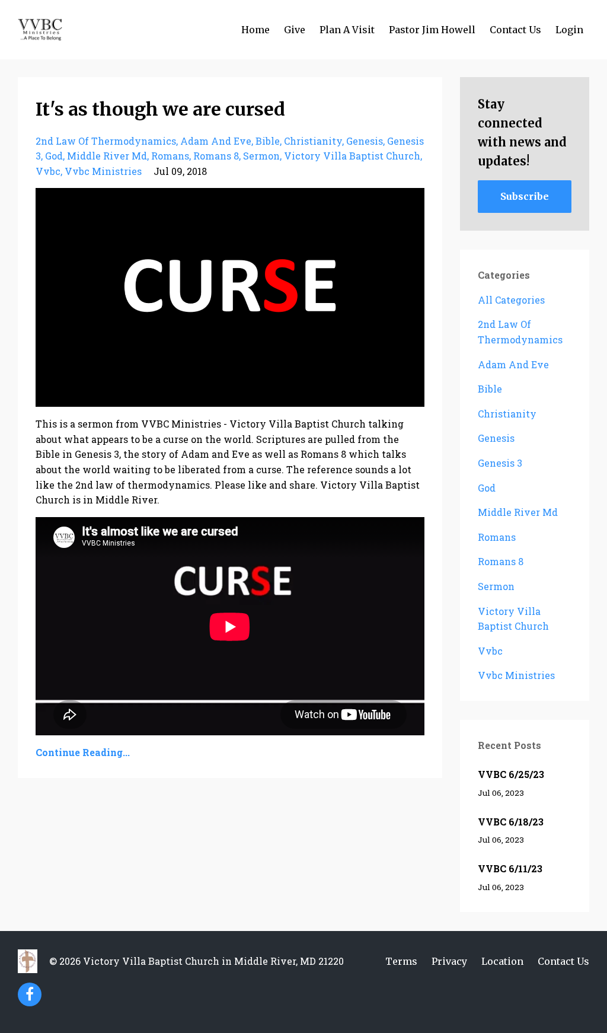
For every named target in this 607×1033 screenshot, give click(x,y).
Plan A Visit (347, 30)
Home (255, 30)
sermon (261, 155)
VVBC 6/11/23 (510, 868)
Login (569, 30)
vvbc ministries (103, 171)
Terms (401, 961)
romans (170, 155)
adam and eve (215, 141)
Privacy (449, 961)
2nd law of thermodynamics (106, 141)
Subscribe (524, 196)
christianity (313, 141)
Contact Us (515, 30)
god (54, 155)
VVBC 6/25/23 (511, 774)
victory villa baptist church (352, 155)
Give (294, 30)
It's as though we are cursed (160, 109)
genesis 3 (500, 463)
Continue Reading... (83, 752)
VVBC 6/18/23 (511, 821)
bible (267, 141)
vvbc (48, 171)
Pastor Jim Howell (432, 30)
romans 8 (216, 155)
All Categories (511, 300)
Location (502, 961)
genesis (364, 141)
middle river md (107, 155)
